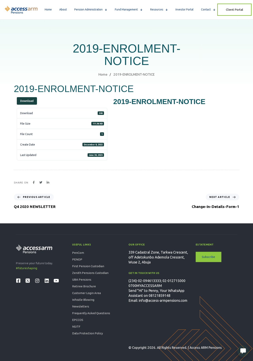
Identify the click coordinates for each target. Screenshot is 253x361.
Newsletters (80, 306)
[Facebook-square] (18, 280)
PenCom (78, 252)
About (63, 9)
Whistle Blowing (83, 299)
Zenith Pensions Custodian (90, 273)
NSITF (76, 326)
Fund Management (126, 9)
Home (48, 9)
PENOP (77, 259)
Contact (206, 9)
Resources (156, 9)
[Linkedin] (46, 280)
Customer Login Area (86, 293)
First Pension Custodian (88, 266)
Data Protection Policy (87, 333)
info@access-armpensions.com (163, 300)
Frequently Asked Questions (91, 313)
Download (27, 100)
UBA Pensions (81, 279)
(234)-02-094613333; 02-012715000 (156, 281)
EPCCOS (77, 320)
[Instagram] (37, 280)
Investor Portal (185, 9)
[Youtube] (56, 280)
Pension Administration (88, 9)
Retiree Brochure (84, 286)
